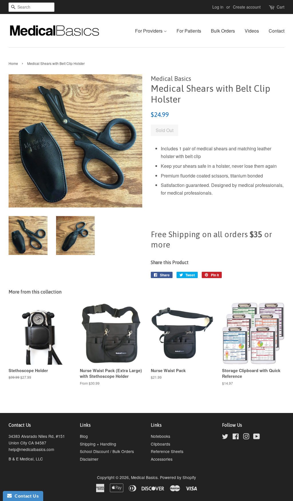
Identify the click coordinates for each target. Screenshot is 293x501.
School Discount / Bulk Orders (107, 451)
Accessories (162, 459)
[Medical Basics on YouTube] (256, 437)
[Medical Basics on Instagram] (246, 437)
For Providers (149, 30)
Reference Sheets (167, 451)
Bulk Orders (223, 30)
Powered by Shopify (178, 477)
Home (13, 63)
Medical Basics (144, 477)
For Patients (189, 30)
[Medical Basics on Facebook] (235, 437)
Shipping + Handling (98, 444)
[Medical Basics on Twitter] (225, 437)
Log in (217, 7)
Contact (276, 30)
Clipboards (160, 444)
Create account (247, 7)
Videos (252, 30)
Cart (280, 7)
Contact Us (25, 496)
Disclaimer (89, 459)
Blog (84, 436)
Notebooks (160, 436)
